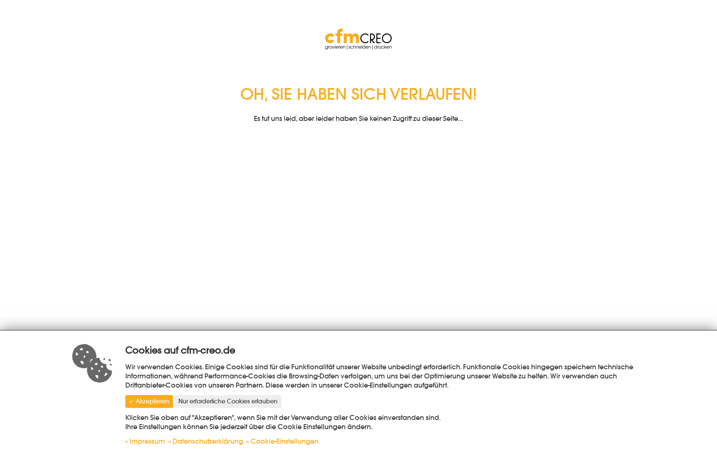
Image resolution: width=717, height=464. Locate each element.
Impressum (147, 441)
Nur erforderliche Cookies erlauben (228, 401)
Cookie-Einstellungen (285, 441)
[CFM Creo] (358, 37)
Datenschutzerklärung (208, 441)
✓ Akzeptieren (149, 401)
